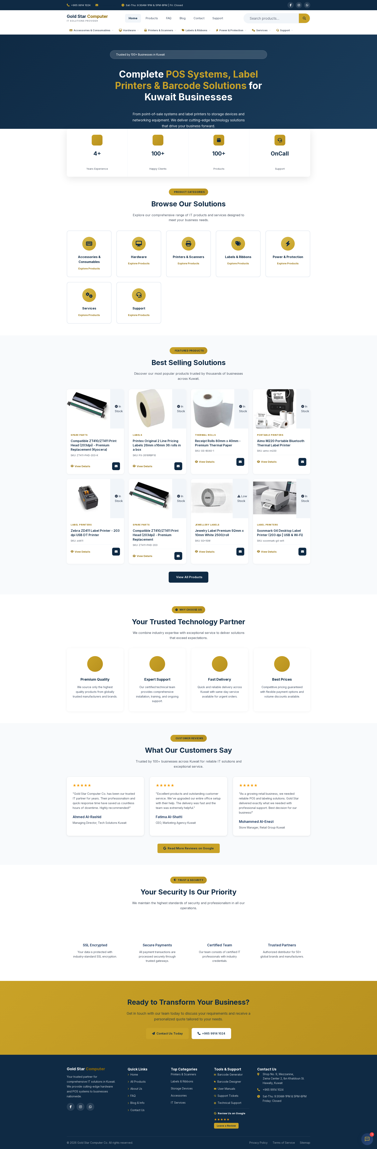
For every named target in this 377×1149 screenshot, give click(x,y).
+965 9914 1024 (81, 5)
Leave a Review (226, 1125)
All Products (138, 1081)
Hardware (129, 30)
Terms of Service (284, 1142)
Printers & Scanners (160, 30)
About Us (136, 1088)
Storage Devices (182, 1088)
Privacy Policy (258, 1142)
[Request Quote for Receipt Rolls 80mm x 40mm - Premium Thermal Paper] (240, 462)
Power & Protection (231, 30)
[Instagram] (299, 5)
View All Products (189, 577)
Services (262, 30)
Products (151, 18)
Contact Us (137, 1110)
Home (133, 18)
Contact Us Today (169, 1033)
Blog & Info (137, 1102)
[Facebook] (290, 5)
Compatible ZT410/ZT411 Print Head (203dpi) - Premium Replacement (155, 535)
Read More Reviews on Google (191, 848)
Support (217, 18)
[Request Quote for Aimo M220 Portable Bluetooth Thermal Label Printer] (302, 462)
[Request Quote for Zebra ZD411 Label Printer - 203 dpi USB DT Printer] (116, 552)
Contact (199, 18)
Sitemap (305, 1142)
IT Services (178, 1102)
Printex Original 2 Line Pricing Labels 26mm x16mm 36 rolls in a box (157, 445)
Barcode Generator (230, 1074)
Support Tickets (228, 1095)
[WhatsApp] (307, 5)
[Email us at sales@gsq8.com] (106, 5)
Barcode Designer (229, 1081)
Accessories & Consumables (92, 30)
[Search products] (304, 18)
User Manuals (226, 1088)
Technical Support (229, 1102)
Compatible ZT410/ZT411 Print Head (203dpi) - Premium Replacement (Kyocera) (93, 445)
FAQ (168, 18)
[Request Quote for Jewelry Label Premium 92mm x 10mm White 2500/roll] (240, 552)
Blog (182, 18)
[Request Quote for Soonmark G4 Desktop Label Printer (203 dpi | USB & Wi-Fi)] (302, 552)
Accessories (179, 1095)
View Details (82, 466)
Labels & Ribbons (196, 30)
